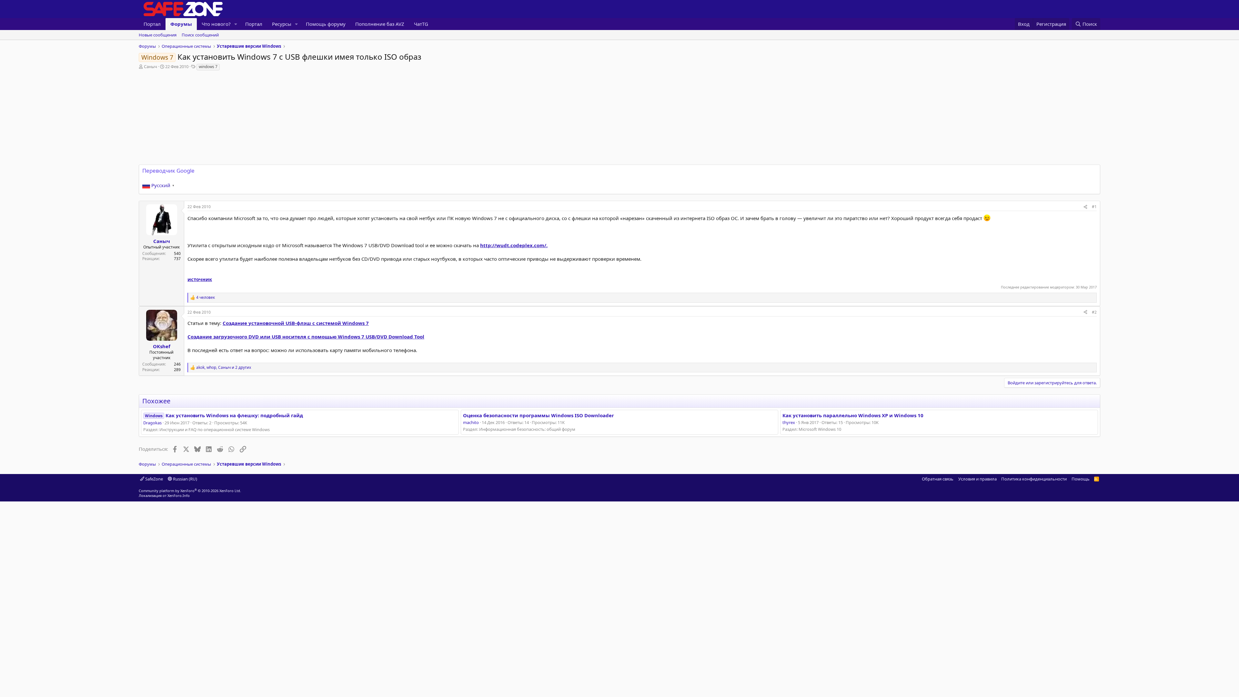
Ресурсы (281, 24)
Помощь (1081, 479)
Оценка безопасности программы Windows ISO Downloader (538, 415)
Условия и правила (977, 479)
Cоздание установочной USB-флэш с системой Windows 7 (296, 323)
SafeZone (153, 479)
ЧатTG (421, 24)
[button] (235, 24)
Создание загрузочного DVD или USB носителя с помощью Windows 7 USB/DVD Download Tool (305, 336)
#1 (1094, 206)
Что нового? (216, 24)
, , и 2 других (223, 367)
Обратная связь (937, 479)
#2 (1094, 312)
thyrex (788, 422)
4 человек (205, 297)
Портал (152, 24)
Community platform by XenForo (190, 490)
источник (199, 279)
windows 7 (208, 66)
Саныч (150, 66)
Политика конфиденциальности (1034, 479)
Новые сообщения (157, 35)
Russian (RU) (184, 479)
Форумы (181, 24)
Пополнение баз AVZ (379, 24)
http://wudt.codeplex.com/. (514, 245)
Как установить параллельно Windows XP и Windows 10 (852, 415)
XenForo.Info (178, 495)
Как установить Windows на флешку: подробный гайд (224, 415)
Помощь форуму (326, 24)
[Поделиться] (1085, 207)
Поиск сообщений (200, 35)
